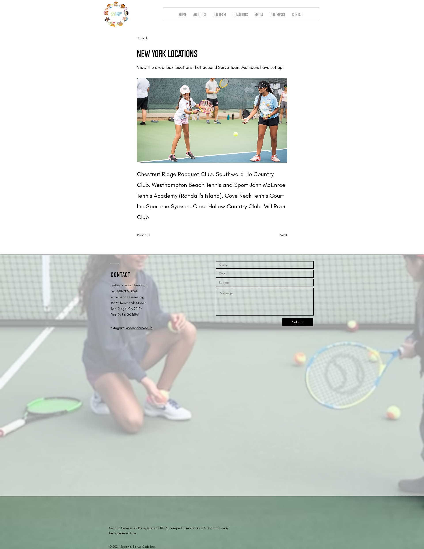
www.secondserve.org (127, 297)
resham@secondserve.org (130, 285)
